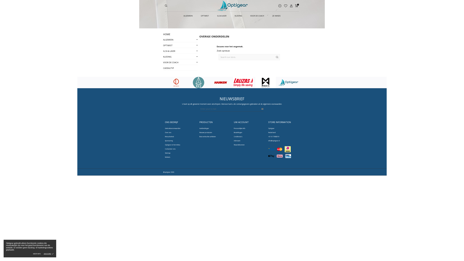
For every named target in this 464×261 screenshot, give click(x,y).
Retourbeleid (169, 137)
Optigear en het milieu (172, 145)
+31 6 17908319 (273, 137)
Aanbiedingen (204, 128)
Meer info (37, 254)
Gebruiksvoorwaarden (172, 128)
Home (166, 34)
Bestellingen (238, 132)
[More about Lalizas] (221, 82)
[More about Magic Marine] (243, 82)
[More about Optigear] (265, 82)
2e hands (276, 16)
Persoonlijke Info (239, 128)
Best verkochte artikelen (207, 137)
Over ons (168, 132)
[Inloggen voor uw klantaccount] (291, 6)
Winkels (167, 157)
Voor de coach (257, 16)
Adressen (237, 141)
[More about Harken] (198, 82)
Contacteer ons (170, 149)
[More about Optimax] (288, 82)
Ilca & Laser (169, 51)
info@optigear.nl (274, 141)
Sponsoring (169, 141)
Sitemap (167, 153)
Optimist (205, 16)
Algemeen (188, 16)
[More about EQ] (176, 82)
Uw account (241, 122)
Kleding (238, 16)
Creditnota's (238, 137)
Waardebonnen (239, 145)
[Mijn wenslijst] (285, 6)
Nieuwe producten (205, 132)
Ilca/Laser (221, 16)
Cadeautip (168, 68)
